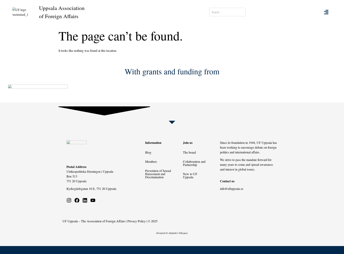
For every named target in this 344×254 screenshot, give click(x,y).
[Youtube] (92, 200)
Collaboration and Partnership (194, 163)
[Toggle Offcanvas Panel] (326, 12)
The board (189, 152)
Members (151, 161)
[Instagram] (68, 200)
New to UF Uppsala (190, 175)
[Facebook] (76, 200)
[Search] (258, 12)
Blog (148, 152)
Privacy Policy (136, 221)
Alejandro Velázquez (178, 232)
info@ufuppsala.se (231, 188)
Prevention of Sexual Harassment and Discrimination (158, 174)
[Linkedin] (84, 200)
